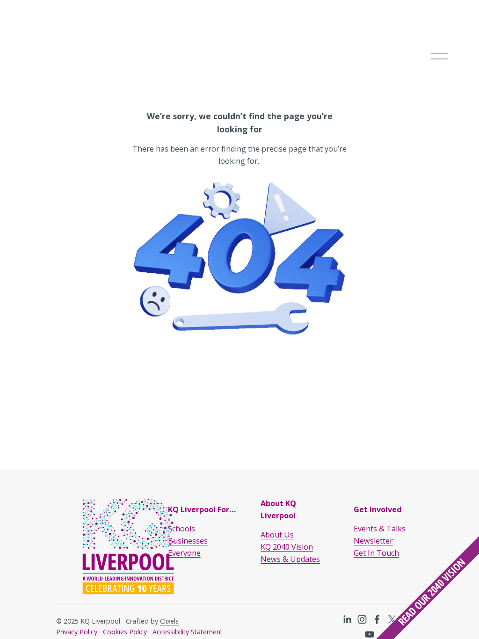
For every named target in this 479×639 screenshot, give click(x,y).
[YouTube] (369, 634)
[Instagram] (362, 619)
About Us (277, 535)
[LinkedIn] (347, 619)
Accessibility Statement (187, 631)
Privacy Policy (76, 631)
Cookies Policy (125, 631)
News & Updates (290, 559)
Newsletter (373, 541)
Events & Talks (380, 528)
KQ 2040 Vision (287, 547)
